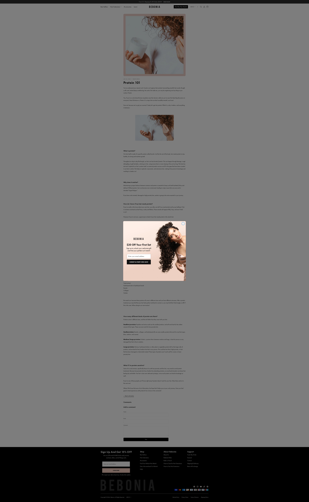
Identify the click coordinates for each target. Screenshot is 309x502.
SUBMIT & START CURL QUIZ (139, 262)
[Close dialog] (183, 223)
